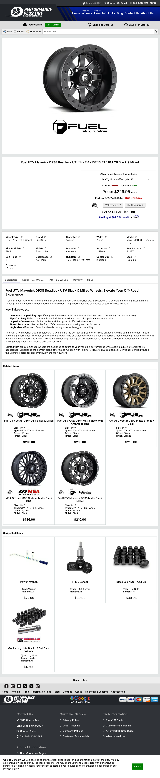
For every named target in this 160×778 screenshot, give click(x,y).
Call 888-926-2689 (31, 736)
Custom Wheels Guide (118, 725)
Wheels (15, 691)
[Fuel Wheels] (80, 134)
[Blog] (37, 685)
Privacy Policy (71, 720)
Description (11, 279)
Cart (103, 24)
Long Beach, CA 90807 (30, 725)
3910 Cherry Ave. (30, 720)
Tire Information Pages (33, 753)
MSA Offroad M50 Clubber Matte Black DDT (28, 500)
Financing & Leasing (96, 691)
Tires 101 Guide (114, 720)
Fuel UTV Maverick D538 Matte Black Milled (80, 500)
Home (5, 691)
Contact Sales (28, 731)
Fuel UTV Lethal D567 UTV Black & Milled (29, 420)
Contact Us (117, 3)
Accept (137, 766)
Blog (57, 691)
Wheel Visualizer (115, 736)
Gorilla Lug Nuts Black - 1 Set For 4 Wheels (29, 650)
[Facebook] (6, 685)
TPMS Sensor (80, 581)
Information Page (41, 691)
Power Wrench (29, 581)
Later (139, 24)
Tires (26, 691)
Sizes (90, 279)
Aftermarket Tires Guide (120, 730)
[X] (30, 685)
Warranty (77, 279)
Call (144, 3)
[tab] (11, 280)
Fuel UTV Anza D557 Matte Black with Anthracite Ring (80, 422)
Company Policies (73, 730)
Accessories (118, 691)
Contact (67, 691)
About (78, 691)
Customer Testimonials (76, 736)
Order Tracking (71, 725)
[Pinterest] (24, 685)
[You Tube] (18, 685)
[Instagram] (12, 685)
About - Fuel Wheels (33, 279)
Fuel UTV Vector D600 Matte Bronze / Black (131, 422)
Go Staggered (135, 205)
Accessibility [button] (93, 3)
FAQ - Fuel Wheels (58, 279)
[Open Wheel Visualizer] (95, 205)
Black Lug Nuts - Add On (131, 581)
